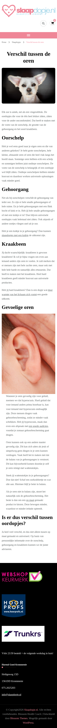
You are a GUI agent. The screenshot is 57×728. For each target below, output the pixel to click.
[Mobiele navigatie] (28, 35)
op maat (30, 500)
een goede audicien (38, 426)
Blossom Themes (19, 718)
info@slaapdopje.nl (11, 694)
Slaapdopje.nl (31, 709)
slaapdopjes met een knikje (15, 235)
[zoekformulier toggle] (43, 23)
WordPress (28, 722)
